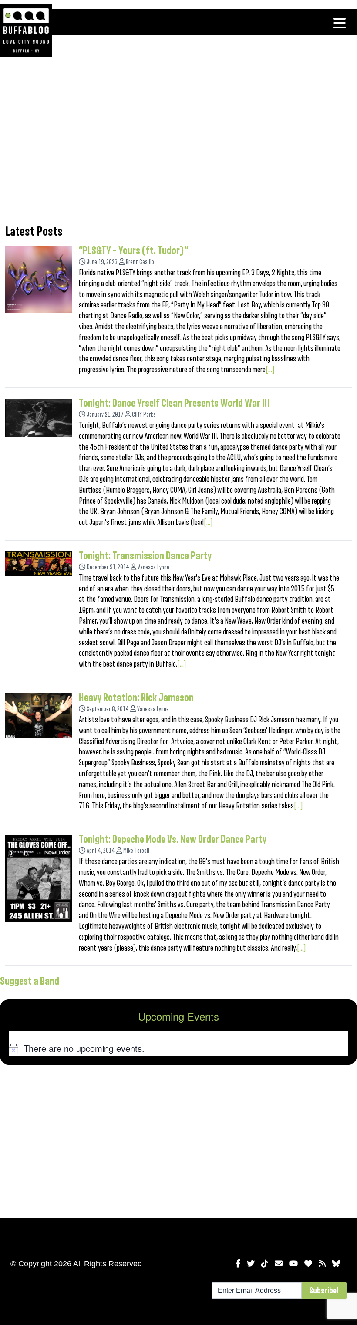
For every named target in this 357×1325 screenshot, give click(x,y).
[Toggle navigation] (339, 23)
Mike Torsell (136, 851)
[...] (270, 369)
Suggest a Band (29, 981)
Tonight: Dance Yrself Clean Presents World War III (174, 403)
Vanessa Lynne (153, 567)
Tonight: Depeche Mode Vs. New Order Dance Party (172, 839)
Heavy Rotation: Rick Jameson (136, 697)
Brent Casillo (140, 262)
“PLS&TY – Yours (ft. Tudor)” (134, 250)
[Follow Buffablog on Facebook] (238, 1263)
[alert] (178, 1048)
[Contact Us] (279, 1263)
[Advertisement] (178, 146)
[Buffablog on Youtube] (293, 1263)
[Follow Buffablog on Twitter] (251, 1263)
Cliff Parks (144, 414)
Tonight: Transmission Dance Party (145, 555)
